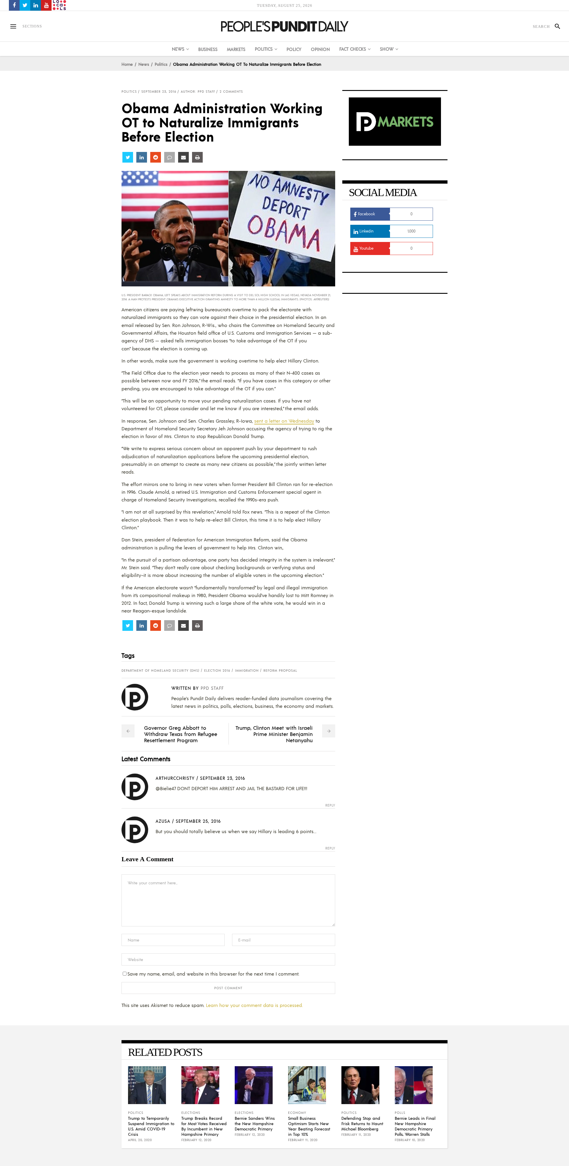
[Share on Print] (197, 157)
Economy (297, 1113)
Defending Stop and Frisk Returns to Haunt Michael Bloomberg (362, 1123)
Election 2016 (217, 670)
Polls (400, 1113)
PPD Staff (212, 688)
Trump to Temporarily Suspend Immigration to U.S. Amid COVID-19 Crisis (151, 1126)
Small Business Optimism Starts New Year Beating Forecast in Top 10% (309, 1126)
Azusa (163, 821)
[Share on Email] (183, 157)
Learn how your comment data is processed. (254, 1005)
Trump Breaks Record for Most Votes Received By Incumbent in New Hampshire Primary (204, 1126)
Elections (190, 1113)
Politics (161, 64)
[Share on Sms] (169, 157)
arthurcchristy (175, 778)
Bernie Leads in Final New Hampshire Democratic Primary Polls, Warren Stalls (415, 1126)
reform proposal (280, 670)
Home (127, 64)
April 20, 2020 (140, 1140)
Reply (330, 805)
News (143, 64)
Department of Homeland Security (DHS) (160, 670)
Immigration (247, 670)
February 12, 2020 (196, 1140)
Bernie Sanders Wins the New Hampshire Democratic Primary (255, 1123)
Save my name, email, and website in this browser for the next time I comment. (213, 974)
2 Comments (231, 91)
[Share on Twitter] (127, 157)
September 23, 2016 (158, 91)
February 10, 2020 (410, 1140)
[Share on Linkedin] (141, 157)
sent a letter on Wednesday (284, 421)
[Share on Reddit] (155, 157)
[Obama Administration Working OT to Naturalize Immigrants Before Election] (139, 697)
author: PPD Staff (198, 91)
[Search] (555, 26)
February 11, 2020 (303, 1140)
